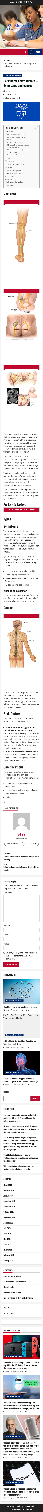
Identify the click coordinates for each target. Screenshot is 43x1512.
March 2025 (7, 1249)
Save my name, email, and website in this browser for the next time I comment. (21, 956)
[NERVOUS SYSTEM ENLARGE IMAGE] (21, 616)
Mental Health (8, 1287)
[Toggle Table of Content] (34, 128)
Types (8, 158)
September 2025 (9, 1217)
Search (6, 1092)
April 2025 (7, 1244)
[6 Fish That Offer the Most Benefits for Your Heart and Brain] (21, 1026)
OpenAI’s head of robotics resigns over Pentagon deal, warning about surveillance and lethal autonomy (20, 1157)
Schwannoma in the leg (17, 135)
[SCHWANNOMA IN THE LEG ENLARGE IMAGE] (21, 202)
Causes (9, 167)
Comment (8, 892)
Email (6, 934)
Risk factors (10, 176)
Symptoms (10, 161)
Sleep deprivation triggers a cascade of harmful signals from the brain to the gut (20, 1080)
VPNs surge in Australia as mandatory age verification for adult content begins (18, 1168)
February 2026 (8, 1190)
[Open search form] (26, 52)
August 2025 (8, 1222)
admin (8, 91)
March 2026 (7, 1184)
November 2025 (9, 1206)
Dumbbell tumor (15, 140)
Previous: (21, 856)
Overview (10, 131)
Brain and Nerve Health (13, 75)
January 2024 (8, 1260)
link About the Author (14, 182)
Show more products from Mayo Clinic (21, 510)
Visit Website (12, 843)
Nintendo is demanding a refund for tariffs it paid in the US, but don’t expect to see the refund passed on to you (19, 1118)
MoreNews (15, 1509)
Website (6, 944)
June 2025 (7, 1233)
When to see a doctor (17, 164)
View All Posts (30, 843)
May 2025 (7, 1238)
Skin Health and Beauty (12, 1292)
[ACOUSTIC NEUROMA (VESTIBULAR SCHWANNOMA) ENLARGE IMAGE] (21, 367)
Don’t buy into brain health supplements (20, 1006)
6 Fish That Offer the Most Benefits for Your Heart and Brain (19, 1043)
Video (38, 52)
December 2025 (9, 1201)
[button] (3, 52)
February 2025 (8, 1255)
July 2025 (7, 1228)
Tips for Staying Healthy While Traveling (18, 1297)
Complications (11, 179)
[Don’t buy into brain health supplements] (21, 991)
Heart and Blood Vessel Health (14, 1281)
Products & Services (16, 155)
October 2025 (8, 1211)
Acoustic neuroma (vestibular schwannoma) (20, 146)
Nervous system (15, 171)
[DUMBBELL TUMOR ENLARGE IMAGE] (21, 291)
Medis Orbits (8, 1313)
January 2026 (8, 1195)
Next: (21, 867)
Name (6, 925)
